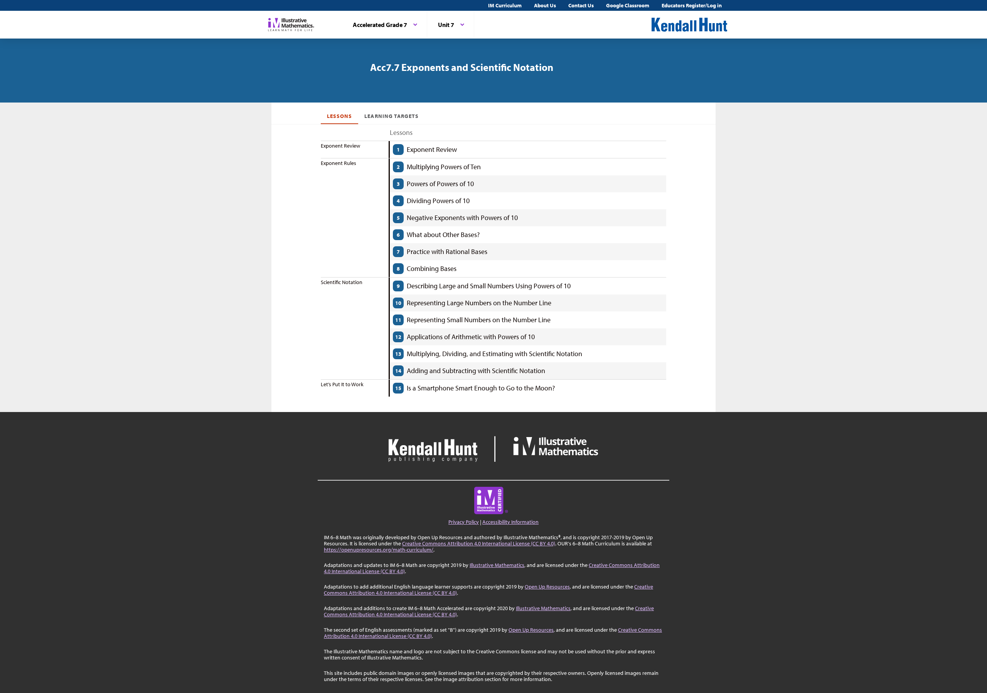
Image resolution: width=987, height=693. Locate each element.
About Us (545, 5)
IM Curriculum (505, 5)
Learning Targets (391, 116)
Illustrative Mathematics (497, 565)
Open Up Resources (547, 586)
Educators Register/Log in (692, 5)
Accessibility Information (510, 521)
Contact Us (581, 5)
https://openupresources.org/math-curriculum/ (378, 549)
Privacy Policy (463, 521)
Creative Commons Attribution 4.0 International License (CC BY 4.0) (478, 543)
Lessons (339, 116)
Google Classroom (627, 5)
